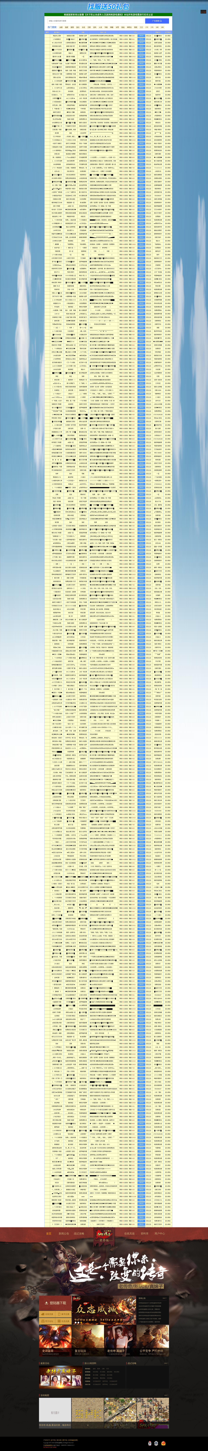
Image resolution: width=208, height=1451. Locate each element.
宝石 (107, 1368)
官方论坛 (49, 1321)
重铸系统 (102, 1378)
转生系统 (95, 1372)
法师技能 (102, 1375)
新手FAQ (105, 1381)
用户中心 (160, 1233)
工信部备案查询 (47, 1445)
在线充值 (129, 1233)
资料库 (145, 1233)
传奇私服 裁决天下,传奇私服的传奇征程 (150, 1303)
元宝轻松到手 (97, 1381)
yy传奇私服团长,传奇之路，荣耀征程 (149, 1309)
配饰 (98, 1368)
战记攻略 (79, 1233)
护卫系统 (102, 1372)
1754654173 (46, 1440)
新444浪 (59, 1440)
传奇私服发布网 (72, 1440)
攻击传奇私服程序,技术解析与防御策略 (150, 1306)
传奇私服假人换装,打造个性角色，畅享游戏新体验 (150, 1319)
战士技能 (109, 1375)
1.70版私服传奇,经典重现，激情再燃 (149, 1322)
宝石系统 (109, 1378)
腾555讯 (65, 1440)
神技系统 (95, 1378)
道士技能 (95, 1375)
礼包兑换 (65, 1321)
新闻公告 (64, 1233)
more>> (165, 1298)
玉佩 (103, 1368)
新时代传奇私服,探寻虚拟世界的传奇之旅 (150, 1316)
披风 (94, 1368)
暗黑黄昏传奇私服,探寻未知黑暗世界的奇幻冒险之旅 (150, 1313)
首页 (48, 1233)
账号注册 (65, 1314)
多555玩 (53, 1440)
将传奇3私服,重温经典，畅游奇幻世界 (57, 1425)
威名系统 (109, 1372)
